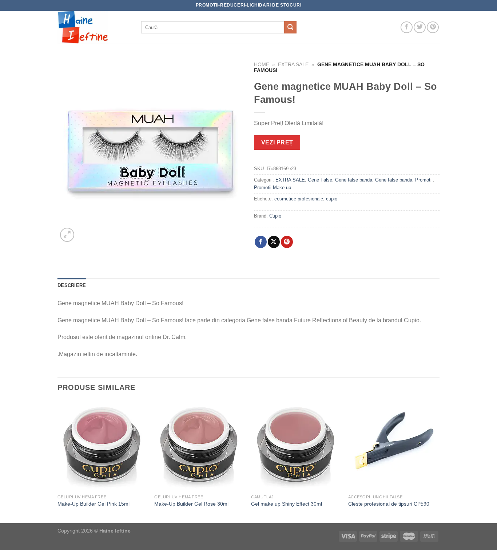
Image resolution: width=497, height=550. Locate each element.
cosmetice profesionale (298, 199)
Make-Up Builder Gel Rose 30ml (191, 504)
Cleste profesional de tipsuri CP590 (388, 504)
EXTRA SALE (293, 64)
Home (261, 64)
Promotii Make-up (272, 187)
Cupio (275, 216)
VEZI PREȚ (277, 142)
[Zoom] (67, 235)
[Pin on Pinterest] (287, 242)
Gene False (320, 180)
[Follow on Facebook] (407, 27)
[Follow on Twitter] (420, 27)
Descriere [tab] (71, 285)
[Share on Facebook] (261, 242)
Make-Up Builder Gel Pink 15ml (93, 504)
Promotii (424, 180)
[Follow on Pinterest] (433, 27)
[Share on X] (274, 242)
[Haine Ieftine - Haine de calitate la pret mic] (93, 27)
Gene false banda (353, 180)
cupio (331, 199)
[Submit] (290, 27)
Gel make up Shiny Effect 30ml (286, 504)
